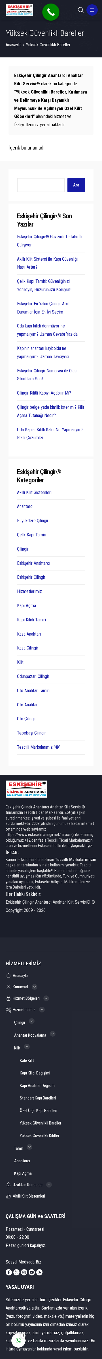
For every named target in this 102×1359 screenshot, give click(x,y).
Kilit (20, 662)
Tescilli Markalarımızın (75, 859)
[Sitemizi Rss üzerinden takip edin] (39, 1272)
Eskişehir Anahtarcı (33, 563)
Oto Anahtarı (28, 704)
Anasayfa (14, 44)
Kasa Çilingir (27, 648)
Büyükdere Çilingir (32, 520)
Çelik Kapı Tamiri (31, 535)
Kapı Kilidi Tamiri (31, 620)
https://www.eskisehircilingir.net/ (33, 834)
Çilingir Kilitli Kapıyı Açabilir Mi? (44, 393)
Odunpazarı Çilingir (33, 676)
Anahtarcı (25, 506)
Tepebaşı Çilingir (31, 733)
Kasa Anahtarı (29, 634)
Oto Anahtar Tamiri (33, 690)
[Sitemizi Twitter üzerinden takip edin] (16, 1272)
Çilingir (23, 549)
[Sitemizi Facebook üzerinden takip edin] (9, 1272)
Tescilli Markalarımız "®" (38, 747)
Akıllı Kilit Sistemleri (34, 492)
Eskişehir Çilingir (31, 577)
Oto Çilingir (26, 718)
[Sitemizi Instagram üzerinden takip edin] (24, 1272)
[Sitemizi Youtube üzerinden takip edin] (32, 1272)
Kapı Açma (26, 605)
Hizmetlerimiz (29, 591)
